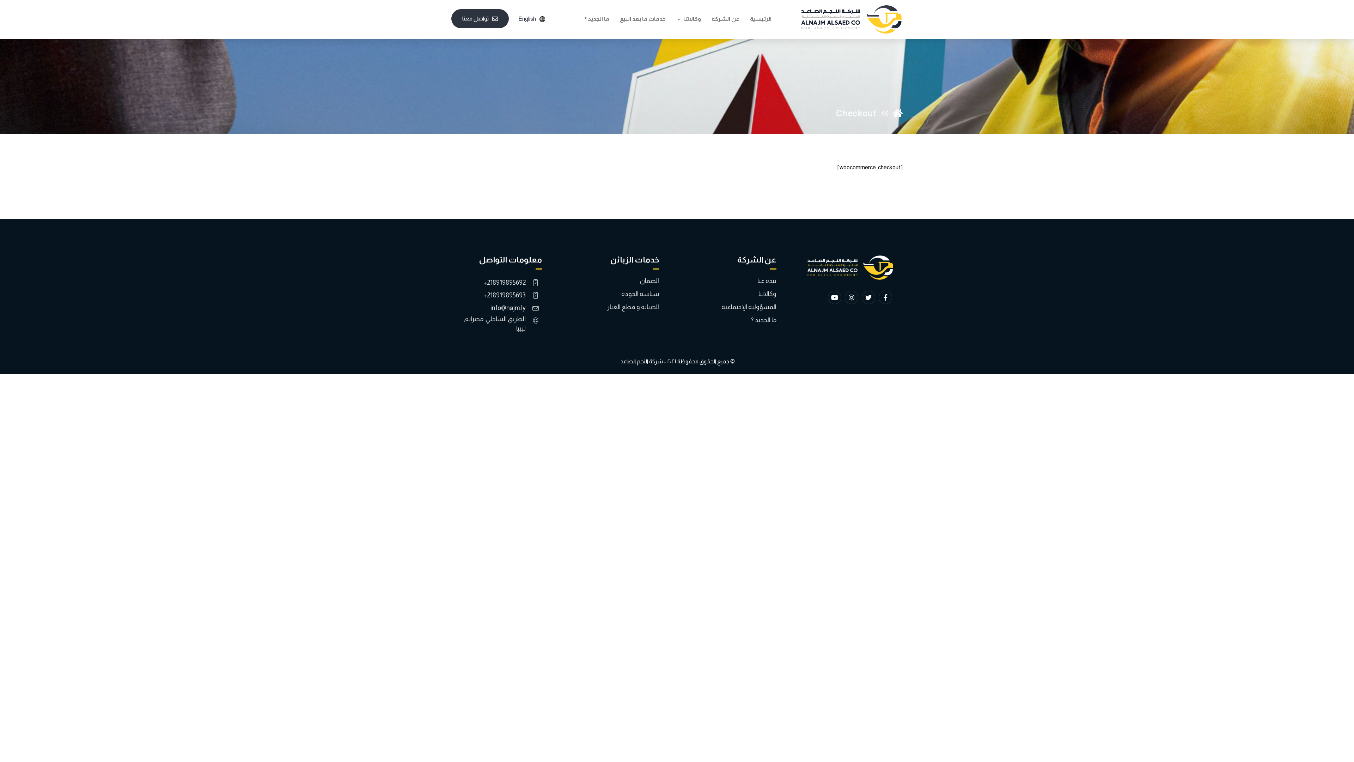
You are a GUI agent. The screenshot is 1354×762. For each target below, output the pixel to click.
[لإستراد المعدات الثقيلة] (851, 19)
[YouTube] (834, 297)
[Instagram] (851, 297)
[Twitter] (868, 297)
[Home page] (898, 113)
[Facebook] (885, 297)
